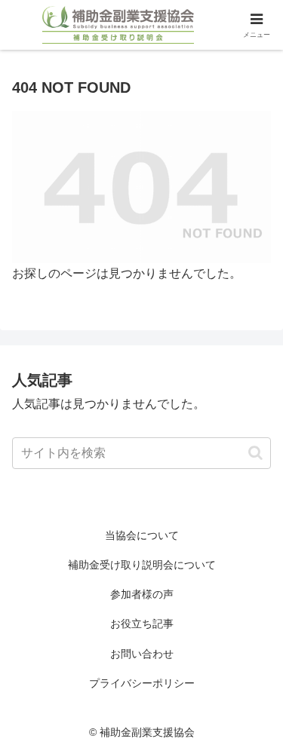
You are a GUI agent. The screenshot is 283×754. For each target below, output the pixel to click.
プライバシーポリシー (142, 683)
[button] (255, 452)
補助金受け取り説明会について (142, 565)
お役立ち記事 (142, 624)
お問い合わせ (142, 654)
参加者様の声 (142, 594)
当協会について (142, 535)
